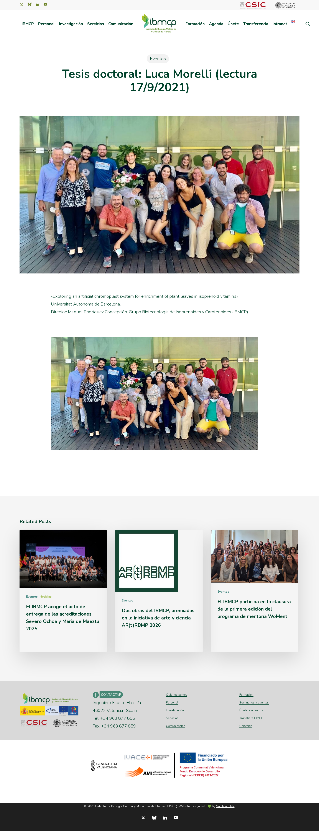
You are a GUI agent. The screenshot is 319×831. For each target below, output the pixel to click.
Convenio (245, 726)
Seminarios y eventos (254, 702)
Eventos (158, 59)
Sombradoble (225, 806)
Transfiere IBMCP (251, 718)
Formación (246, 695)
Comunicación (175, 726)
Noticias (45, 597)
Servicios (172, 718)
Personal (172, 702)
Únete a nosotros (251, 710)
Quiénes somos (176, 695)
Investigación (175, 710)
